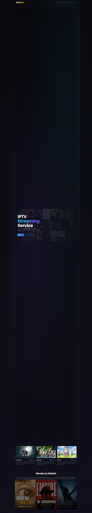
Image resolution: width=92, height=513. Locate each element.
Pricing (66, 2)
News (76, 2)
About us (62, 2)
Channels (57, 2)
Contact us (71, 2)
